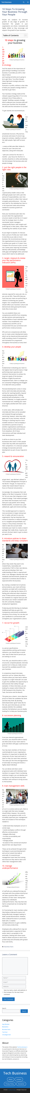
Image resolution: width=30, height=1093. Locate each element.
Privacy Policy (10, 1084)
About (11, 1079)
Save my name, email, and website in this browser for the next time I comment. (15, 992)
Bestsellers (5, 1027)
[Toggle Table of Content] (24, 35)
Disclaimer (21, 1084)
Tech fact (4, 1032)
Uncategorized (6, 1034)
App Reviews (5, 1024)
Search (4, 1008)
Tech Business (6, 2)
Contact (18, 1079)
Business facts (8, 947)
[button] (24, 2)
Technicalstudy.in (22, 1047)
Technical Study (12, 1089)
